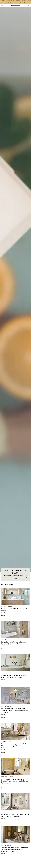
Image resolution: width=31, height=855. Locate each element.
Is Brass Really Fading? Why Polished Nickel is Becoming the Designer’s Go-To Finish (14, 746)
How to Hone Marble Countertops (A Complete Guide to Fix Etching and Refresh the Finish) (15, 710)
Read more (3, 615)
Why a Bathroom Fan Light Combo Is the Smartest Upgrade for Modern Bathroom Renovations (14, 781)
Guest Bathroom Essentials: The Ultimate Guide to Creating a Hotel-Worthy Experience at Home (14, 849)
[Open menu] (3, 5)
